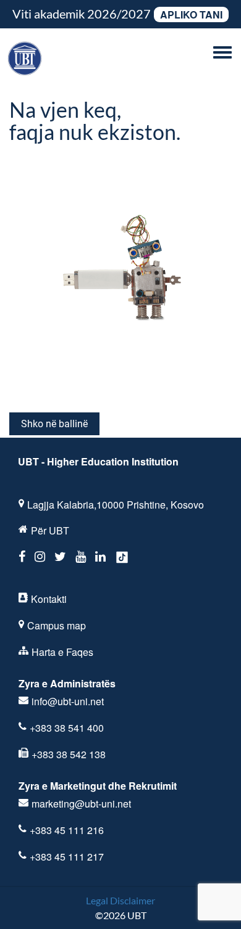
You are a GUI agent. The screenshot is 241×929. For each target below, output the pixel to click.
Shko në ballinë (54, 424)
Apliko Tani (191, 14)
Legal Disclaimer (120, 900)
